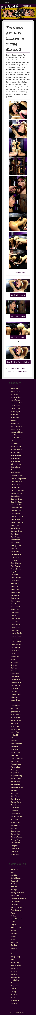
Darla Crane (15, 525)
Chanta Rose (15, 496)
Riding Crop (15, 962)
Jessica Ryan (15, 639)
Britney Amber (16, 464)
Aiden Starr (15, 394)
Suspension (15, 986)
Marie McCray (16, 720)
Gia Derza (14, 575)
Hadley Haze (15, 583)
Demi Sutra (15, 534)
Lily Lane (14, 691)
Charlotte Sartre (16, 502)
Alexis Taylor (15, 411)
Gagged (13, 924)
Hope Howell (15, 607)
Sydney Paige (16, 840)
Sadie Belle (15, 805)
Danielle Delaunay (17, 522)
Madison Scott (16, 714)
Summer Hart (15, 834)
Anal (12, 872)
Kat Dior (14, 653)
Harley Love (15, 589)
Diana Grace (15, 537)
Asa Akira (14, 444)
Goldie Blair (15, 580)
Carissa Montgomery (18, 479)
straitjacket (15, 980)
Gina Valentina (16, 577)
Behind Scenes (16, 878)
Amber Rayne (15, 429)
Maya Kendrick (16, 729)
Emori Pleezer (16, 563)
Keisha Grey (15, 656)
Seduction (14, 968)
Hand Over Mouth (17, 927)
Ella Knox (14, 560)
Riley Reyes (15, 796)
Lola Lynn (14, 697)
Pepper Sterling (16, 776)
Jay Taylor (14, 621)
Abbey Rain (15, 388)
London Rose (15, 700)
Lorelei (13, 703)
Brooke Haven (16, 467)
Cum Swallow (15, 901)
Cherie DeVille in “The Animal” (18, 372)
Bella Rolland (15, 458)
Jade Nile (14, 615)
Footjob (13, 916)
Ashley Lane (15, 452)
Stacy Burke (15, 825)
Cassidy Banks (16, 487)
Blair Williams (16, 461)
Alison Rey (14, 414)
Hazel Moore (15, 595)
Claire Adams (15, 513)
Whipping (14, 1003)
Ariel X (13, 441)
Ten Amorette (15, 843)
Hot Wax (14, 933)
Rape (12, 959)
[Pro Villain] (18, 19)
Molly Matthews (16, 744)
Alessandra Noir (16, 403)
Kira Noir (14, 665)
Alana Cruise (15, 400)
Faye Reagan (15, 566)
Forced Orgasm (16, 919)
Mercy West (15, 732)
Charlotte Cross (16, 499)
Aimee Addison (16, 397)
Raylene (14, 790)
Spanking (14, 974)
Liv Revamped (16, 694)
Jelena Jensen (16, 624)
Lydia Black (15, 709)
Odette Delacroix (17, 758)
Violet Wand (15, 1000)
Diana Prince (15, 540)
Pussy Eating (15, 957)
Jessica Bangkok (17, 633)
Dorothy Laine (16, 545)
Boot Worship (15, 895)
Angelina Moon (16, 438)
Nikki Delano (15, 755)
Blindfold (14, 884)
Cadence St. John (17, 476)
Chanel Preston (16, 493)
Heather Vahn (15, 598)
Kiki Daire (14, 662)
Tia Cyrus (14, 845)
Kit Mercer (14, 668)
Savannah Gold (16, 816)
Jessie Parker (16, 642)
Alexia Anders (16, 409)
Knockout (14, 945)
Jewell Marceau (16, 644)
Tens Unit (14, 989)
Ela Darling (15, 551)
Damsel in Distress (17, 907)
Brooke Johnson (16, 470)
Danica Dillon (15, 519)
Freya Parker (15, 572)
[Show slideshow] (18, 272)
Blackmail (14, 881)
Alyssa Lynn (15, 423)
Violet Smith (15, 854)
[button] (3, 2)
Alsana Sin (14, 420)
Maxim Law (15, 726)
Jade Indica (15, 612)
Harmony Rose (16, 592)
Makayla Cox (15, 717)
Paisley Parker (16, 764)
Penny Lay (14, 770)
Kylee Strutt (15, 674)
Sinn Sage (14, 819)
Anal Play (14, 875)
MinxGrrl (14, 741)
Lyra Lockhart (15, 712)
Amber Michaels (16, 426)
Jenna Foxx (15, 630)
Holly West (15, 604)
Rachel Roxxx (16, 784)
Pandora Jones (16, 767)
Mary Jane (14, 723)
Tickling (13, 991)
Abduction (14, 869)
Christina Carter (16, 511)
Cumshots (14, 904)
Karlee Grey (15, 650)
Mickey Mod (15, 735)
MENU (7, 2)
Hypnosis (14, 936)
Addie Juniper (15, 391)
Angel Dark (15, 435)
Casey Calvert (16, 484)
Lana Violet (15, 677)
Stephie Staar (15, 831)
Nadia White (15, 746)
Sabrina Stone (16, 802)
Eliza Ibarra (15, 557)
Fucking (13, 922)
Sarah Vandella (16, 813)
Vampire (14, 994)
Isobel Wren (15, 610)
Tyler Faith (14, 851)
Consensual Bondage (18, 898)
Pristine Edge (15, 781)
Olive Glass (15, 761)
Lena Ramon (15, 685)
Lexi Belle (14, 688)
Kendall (13, 659)
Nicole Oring (15, 752)
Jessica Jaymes (16, 636)
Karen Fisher (15, 647)
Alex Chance (15, 406)
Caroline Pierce (16, 481)
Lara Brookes (15, 679)
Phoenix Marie (16, 779)
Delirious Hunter (16, 531)
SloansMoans (15, 822)
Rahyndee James (17, 787)
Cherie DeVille (16, 505)
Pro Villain (23, 1013)
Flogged (13, 913)
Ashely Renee (16, 446)
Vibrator (13, 997)
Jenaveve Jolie (16, 627)
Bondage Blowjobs (17, 892)
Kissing (13, 939)
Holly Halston (15, 601)
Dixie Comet (15, 543)
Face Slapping (16, 910)
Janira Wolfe (15, 618)
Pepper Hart (15, 773)
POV (12, 954)
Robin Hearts (15, 799)
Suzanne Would (16, 837)
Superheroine (15, 983)
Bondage (14, 890)
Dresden (14, 548)
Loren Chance (16, 706)
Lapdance (14, 948)
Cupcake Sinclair (17, 516)
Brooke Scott (15, 473)
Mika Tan (14, 738)
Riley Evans (15, 793)
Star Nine (14, 828)
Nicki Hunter (15, 749)
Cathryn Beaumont (17, 490)
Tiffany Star (15, 848)
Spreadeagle (15, 977)
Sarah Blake (15, 811)
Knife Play (14, 942)
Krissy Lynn (15, 671)
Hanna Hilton (15, 586)
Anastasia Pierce (17, 432)
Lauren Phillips (16, 682)
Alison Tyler (15, 417)
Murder (13, 951)
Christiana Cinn (16, 508)
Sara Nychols (15, 808)
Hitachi (13, 930)
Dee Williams (15, 528)
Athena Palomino (17, 455)
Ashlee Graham (16, 449)
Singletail (14, 971)
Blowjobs (14, 887)
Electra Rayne (16, 554)
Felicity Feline (16, 569)
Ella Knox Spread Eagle (16, 368)
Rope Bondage (16, 965)
